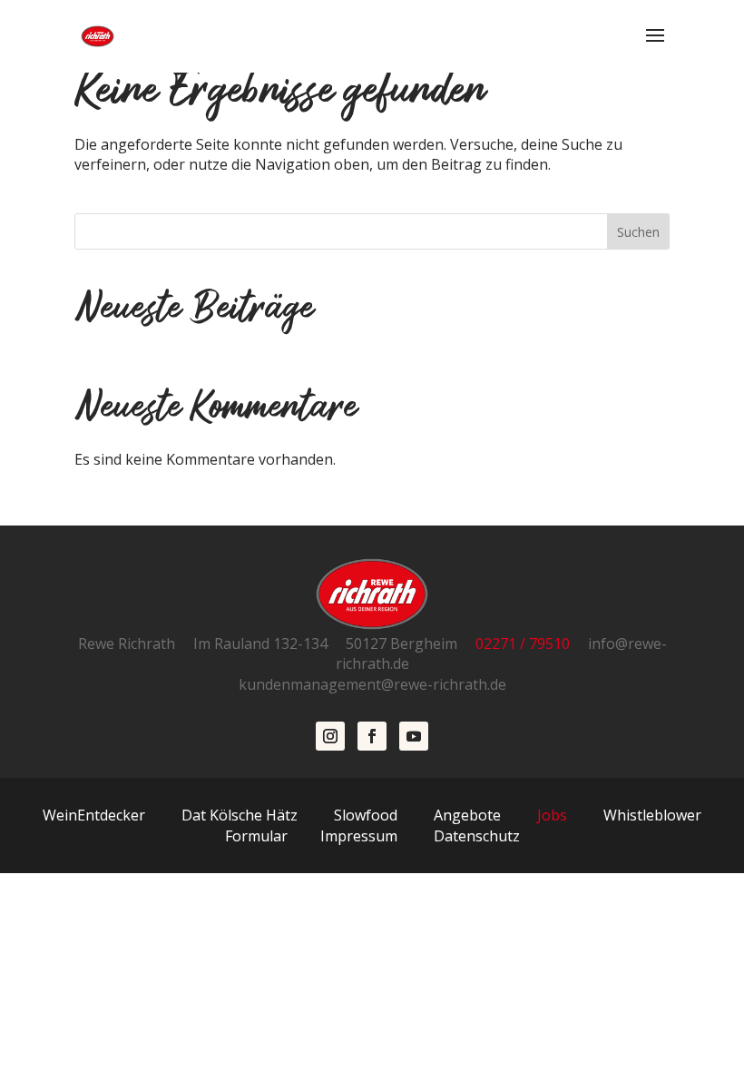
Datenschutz (477, 836)
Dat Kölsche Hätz (239, 815)
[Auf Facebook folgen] (372, 736)
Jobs (550, 815)
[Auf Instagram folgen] (330, 736)
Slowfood (365, 815)
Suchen (638, 232)
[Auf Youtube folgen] (413, 736)
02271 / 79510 (529, 643)
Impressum (358, 836)
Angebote (467, 815)
